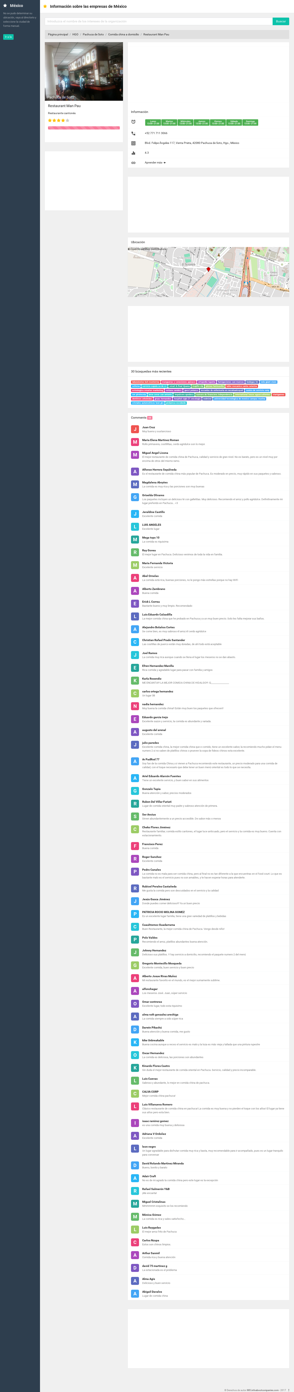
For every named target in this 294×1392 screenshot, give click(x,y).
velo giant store (268, 382)
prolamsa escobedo (176, 403)
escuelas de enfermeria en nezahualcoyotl (222, 390)
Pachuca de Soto (93, 34)
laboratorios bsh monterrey (145, 382)
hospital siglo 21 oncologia (187, 398)
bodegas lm (252, 382)
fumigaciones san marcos (231, 382)
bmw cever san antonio (160, 394)
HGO (75, 34)
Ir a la (8, 36)
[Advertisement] (84, 179)
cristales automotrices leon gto (148, 403)
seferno (136, 386)
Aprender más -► (155, 162)
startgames (278, 394)
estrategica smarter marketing (147, 390)
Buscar (281, 21)
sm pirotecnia (139, 394)
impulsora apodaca (184, 394)
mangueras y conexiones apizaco (178, 382)
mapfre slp (197, 386)
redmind (207, 398)
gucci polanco (191, 390)
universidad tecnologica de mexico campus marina (239, 398)
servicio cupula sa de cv (154, 386)
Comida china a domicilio (123, 34)
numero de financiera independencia (214, 394)
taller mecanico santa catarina (241, 386)
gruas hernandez (163, 398)
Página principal (58, 34)
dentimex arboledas (142, 398)
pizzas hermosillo (215, 386)
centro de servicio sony (257, 390)
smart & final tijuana (179, 386)
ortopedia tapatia (206, 382)
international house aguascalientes (252, 394)
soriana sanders (174, 390)
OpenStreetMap (140, 249)
